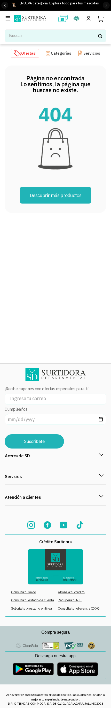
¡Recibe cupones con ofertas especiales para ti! (46, 388)
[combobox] (55, 36)
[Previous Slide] (4, 5)
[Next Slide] (106, 5)
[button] (9, 19)
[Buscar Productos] (100, 36)
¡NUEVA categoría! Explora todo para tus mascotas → (59, 5)
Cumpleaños (16, 409)
